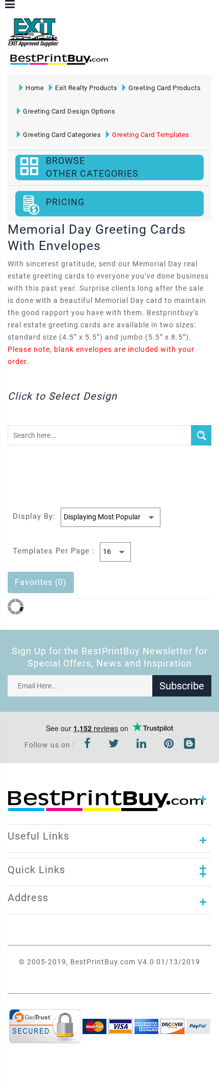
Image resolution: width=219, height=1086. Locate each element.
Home (34, 88)
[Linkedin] (141, 745)
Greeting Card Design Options (69, 111)
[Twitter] (114, 745)
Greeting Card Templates (150, 134)
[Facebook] (87, 745)
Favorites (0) (41, 582)
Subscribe (181, 686)
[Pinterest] (169, 745)
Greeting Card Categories (62, 134)
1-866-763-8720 (128, 64)
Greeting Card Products (164, 88)
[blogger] (189, 745)
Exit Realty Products (86, 88)
